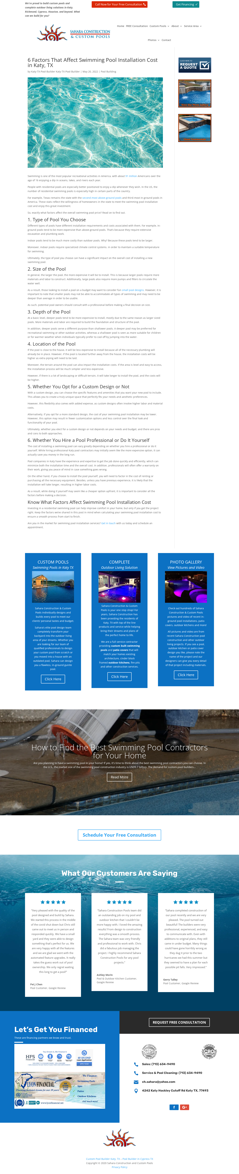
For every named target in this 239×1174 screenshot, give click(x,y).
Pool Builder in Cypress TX (137, 1159)
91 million (131, 176)
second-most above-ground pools (102, 197)
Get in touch (108, 523)
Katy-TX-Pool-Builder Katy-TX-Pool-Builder (55, 71)
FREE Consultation (137, 26)
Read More (119, 777)
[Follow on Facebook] (174, 1107)
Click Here (53, 679)
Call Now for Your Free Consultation (118, 4)
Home (120, 26)
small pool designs (133, 290)
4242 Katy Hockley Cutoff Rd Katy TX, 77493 (175, 1090)
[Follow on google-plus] (184, 1107)
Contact (166, 40)
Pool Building (108, 71)
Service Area (191, 26)
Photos (152, 40)
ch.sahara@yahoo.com (158, 1081)
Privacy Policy (119, 1167)
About (175, 26)
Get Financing (185, 4)
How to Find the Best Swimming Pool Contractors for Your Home (119, 751)
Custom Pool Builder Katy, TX (103, 1159)
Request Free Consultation (179, 1022)
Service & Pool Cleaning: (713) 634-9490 (172, 1073)
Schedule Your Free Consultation (119, 835)
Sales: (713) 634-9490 (158, 1064)
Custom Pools (158, 26)
